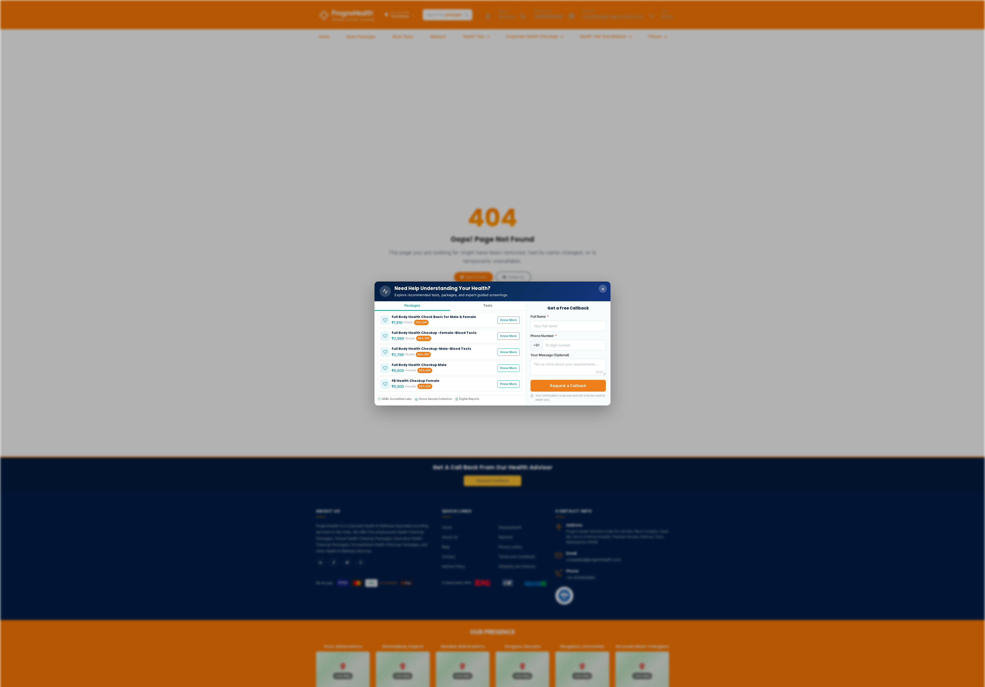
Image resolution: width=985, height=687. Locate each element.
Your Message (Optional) (549, 355)
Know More (508, 320)
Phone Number (543, 336)
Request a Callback (568, 385)
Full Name (539, 316)
